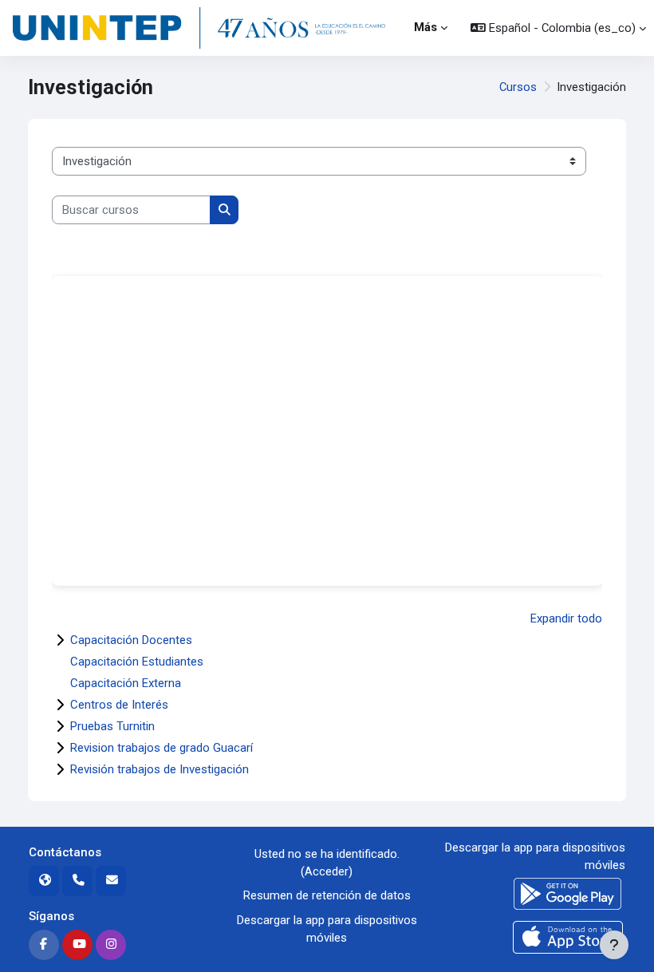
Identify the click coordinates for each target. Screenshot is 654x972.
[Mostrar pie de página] (614, 945)
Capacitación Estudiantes (136, 661)
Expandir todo (566, 618)
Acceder (327, 871)
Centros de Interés (119, 704)
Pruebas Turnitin (112, 726)
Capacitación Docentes (131, 640)
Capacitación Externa (125, 683)
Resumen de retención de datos (327, 895)
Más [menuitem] (425, 27)
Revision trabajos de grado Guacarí (161, 748)
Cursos (518, 87)
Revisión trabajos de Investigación (159, 769)
